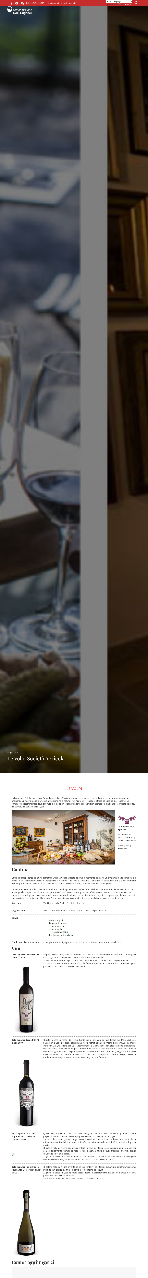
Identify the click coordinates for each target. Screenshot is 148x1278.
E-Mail (120, 845)
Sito (127, 845)
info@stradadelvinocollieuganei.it (61, 3)
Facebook (11, 3)
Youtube (16, 3)
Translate (127, 4)
